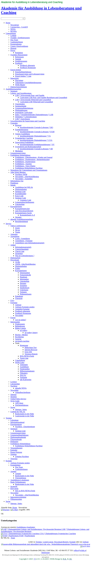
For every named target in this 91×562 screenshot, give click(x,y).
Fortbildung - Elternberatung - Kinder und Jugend (33, 157)
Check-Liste (19, 251)
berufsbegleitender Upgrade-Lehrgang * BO (36, 127)
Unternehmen (11, 33)
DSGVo (23, 375)
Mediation (19, 151)
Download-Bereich (61, 542)
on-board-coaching (22, 341)
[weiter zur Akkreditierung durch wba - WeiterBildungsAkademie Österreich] (45, 544)
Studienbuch (24, 288)
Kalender (13, 450)
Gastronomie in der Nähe (24, 416)
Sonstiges (23, 286)
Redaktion (19, 53)
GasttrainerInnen (16, 42)
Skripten (18, 217)
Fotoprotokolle (25, 275)
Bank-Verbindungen (18, 482)
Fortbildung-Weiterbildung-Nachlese (29, 168)
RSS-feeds (14, 489)
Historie (13, 48)
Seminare (13, 91)
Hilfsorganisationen (27, 371)
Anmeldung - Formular (23, 241)
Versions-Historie (31, 354)
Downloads (14, 260)
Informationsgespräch (23, 247)
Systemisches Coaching (24, 138)
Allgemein (24, 365)
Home (8, 23)
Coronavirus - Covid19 (19, 27)
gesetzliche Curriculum (23, 112)
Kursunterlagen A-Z (27, 215)
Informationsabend (17, 422)
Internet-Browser (31, 350)
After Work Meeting (18, 172)
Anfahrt (13, 471)
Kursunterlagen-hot (22, 209)
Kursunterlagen (16, 206)
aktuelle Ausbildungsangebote (21, 219)
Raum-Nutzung (16, 452)
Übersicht (18, 298)
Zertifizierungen (21, 61)
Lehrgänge (14, 420)
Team (13, 538)
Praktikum (14, 183)
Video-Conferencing (18, 226)
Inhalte (13, 185)
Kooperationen (16, 44)
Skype (17, 230)
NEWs (13, 29)
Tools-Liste (24, 358)
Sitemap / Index (21, 410)
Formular (13, 303)
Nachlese (13, 386)
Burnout (18, 125)
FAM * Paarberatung (27, 536)
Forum (12, 318)
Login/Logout (48, 542)
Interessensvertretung (18, 497)
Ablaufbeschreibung (22, 392)
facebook (13, 486)
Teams (17, 232)
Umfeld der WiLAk (17, 412)
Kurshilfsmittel (20, 194)
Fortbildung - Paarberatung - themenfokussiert (32, 159)
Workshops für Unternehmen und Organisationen (28, 170)
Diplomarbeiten (21, 189)
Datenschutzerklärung (18, 87)
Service (8, 224)
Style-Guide (14, 401)
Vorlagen (23, 292)
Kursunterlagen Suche (23, 213)
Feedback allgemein (27, 65)
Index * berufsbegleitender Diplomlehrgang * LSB (34, 115)
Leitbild (13, 36)
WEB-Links (19, 362)
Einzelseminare (16, 424)
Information (24, 279)
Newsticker (14, 25)
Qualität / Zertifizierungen (20, 38)
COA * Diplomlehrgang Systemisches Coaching (57, 534)
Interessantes (15, 322)
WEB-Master (20, 85)
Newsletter (19, 315)
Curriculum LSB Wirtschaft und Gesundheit (36, 102)
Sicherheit (19, 254)
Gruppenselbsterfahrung (24, 108)
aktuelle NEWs (21, 388)
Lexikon (13, 382)
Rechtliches (19, 337)
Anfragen (14, 234)
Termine (9, 418)
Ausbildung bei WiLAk (24, 187)
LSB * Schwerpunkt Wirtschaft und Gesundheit (33, 100)
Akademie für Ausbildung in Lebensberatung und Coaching (31, 2)
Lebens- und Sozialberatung (20, 93)
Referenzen (19, 57)
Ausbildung (24, 367)
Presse (12, 51)
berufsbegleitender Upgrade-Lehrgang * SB (36, 149)
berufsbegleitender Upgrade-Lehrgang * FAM (37, 132)
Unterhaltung (20, 360)
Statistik (18, 59)
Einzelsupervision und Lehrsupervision (29, 74)
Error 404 (28, 352)
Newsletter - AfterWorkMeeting (27, 177)
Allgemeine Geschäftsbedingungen (28, 83)
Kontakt (9, 461)
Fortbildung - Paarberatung (25, 162)
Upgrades (14, 123)
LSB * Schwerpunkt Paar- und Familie (29, 95)
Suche (12, 407)
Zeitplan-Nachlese (22, 457)
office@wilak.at (80, 550)
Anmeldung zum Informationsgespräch (29, 243)
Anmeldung (14, 236)
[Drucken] (5, 510)
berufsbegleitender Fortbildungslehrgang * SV (37, 145)
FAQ (12, 301)
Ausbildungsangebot (13, 89)
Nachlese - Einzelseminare (25, 427)
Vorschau (13, 459)
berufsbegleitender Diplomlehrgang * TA (35, 136)
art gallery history (31, 333)
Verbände (23, 377)
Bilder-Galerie (20, 328)
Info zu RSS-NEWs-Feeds (25, 491)
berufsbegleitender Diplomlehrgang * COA (36, 140)
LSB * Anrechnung (22, 119)
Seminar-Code (20, 198)
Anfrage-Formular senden (24, 307)
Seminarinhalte (20, 106)
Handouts (23, 277)
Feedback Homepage (28, 68)
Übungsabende (16, 439)
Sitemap (13, 395)
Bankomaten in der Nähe (24, 414)
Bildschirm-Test (30, 348)
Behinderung (20, 326)
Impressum (14, 78)
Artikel (13, 245)
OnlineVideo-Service (18, 399)
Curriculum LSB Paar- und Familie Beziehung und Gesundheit (43, 98)
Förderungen (20, 324)
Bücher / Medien (21, 335)
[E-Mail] (14, 510)
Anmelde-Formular (22, 309)
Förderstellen (25, 369)
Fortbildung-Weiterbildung (20, 155)
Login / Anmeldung (22, 239)
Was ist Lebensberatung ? (24, 256)
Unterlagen (24, 290)
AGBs (17, 262)
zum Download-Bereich (24, 211)
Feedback (18, 63)
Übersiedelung (20, 478)
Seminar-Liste (20, 192)
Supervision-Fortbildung (24, 142)
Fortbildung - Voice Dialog (25, 166)
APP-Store (19, 403)
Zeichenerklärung (21, 405)
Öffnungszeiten (16, 499)
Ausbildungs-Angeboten (25, 527)
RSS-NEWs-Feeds (27, 356)
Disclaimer (19, 80)
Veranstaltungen (16, 448)
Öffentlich (23, 373)
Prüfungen (14, 442)
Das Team (14, 40)
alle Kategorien (25, 380)
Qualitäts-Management (18, 55)
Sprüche (18, 339)
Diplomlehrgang (21, 110)
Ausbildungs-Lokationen (19, 480)
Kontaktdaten (15, 465)
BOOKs (13, 31)
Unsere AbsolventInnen (19, 46)
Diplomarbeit (15, 258)
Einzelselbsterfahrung (23, 72)
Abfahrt (18, 474)
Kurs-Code (19, 196)
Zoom (17, 228)
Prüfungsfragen (25, 294)
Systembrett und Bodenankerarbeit (28, 147)
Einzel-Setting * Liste (23, 76)
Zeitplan (13, 454)
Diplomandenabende (18, 437)
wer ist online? (20, 320)
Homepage (24, 345)
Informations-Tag (16, 181)
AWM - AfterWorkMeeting (25, 264)
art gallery (23, 330)
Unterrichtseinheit (21, 249)
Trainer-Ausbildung (22, 134)
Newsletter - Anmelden (23, 179)
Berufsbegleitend (21, 221)
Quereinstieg (20, 104)
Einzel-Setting (15, 70)
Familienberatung (21, 130)
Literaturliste (20, 204)
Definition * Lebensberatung (26, 117)
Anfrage (18, 305)
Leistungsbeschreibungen (24, 202)
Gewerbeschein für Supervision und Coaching (27, 121)
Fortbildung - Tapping (23, 164)
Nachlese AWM (21, 174)
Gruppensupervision (18, 153)
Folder (17, 268)
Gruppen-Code (25, 200)
